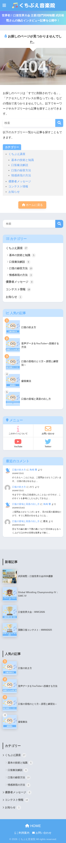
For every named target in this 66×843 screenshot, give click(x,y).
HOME (35, 826)
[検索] (59, 123)
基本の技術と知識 (22, 159)
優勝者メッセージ (19, 181)
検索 (59, 224)
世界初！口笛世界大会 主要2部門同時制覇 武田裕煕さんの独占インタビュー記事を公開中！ (33, 18)
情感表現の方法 (21, 175)
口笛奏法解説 (19, 165)
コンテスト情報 (18, 186)
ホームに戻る (34, 204)
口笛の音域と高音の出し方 (26, 504)
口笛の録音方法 (21, 170)
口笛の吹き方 (19, 469)
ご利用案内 (22, 832)
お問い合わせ (43, 832)
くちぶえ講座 (16, 153)
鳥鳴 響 (33, 469)
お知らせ (14, 191)
